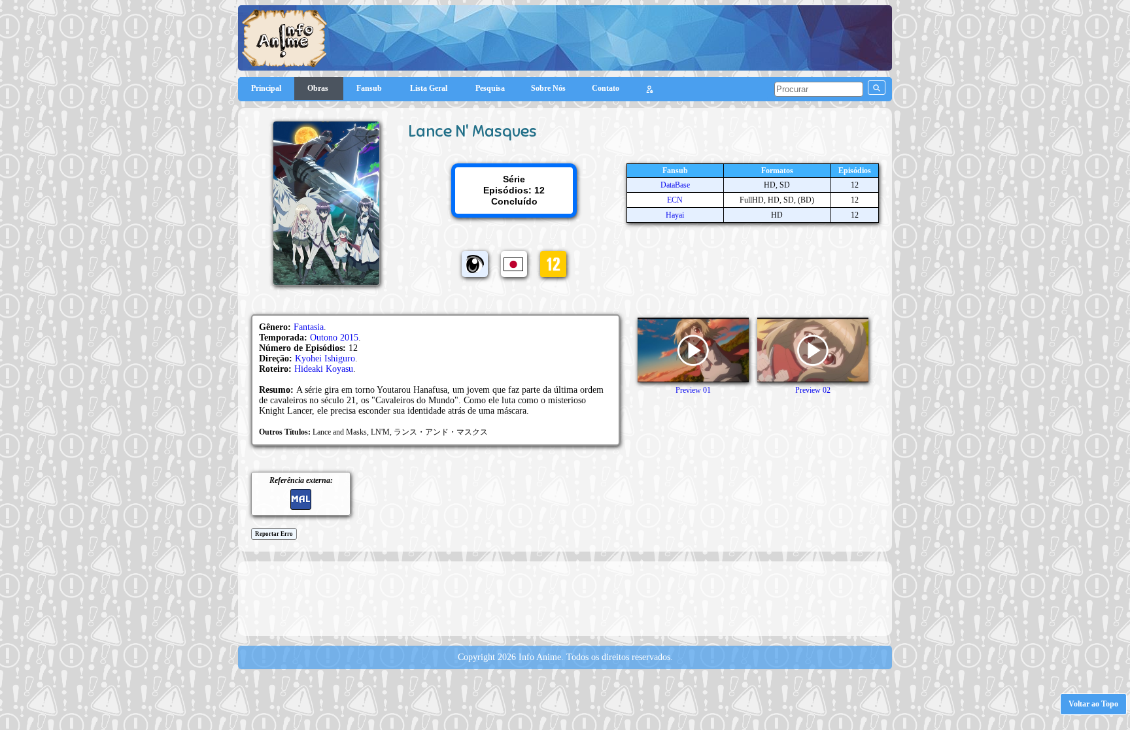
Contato (605, 88)
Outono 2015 (334, 337)
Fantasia (309, 327)
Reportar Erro (274, 534)
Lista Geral (429, 88)
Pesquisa (490, 88)
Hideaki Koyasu (323, 369)
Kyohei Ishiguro (325, 358)
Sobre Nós (548, 88)
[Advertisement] (565, 597)
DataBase (675, 185)
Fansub (370, 88)
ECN (675, 200)
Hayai (675, 215)
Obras (318, 88)
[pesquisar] (876, 87)
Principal (266, 88)
